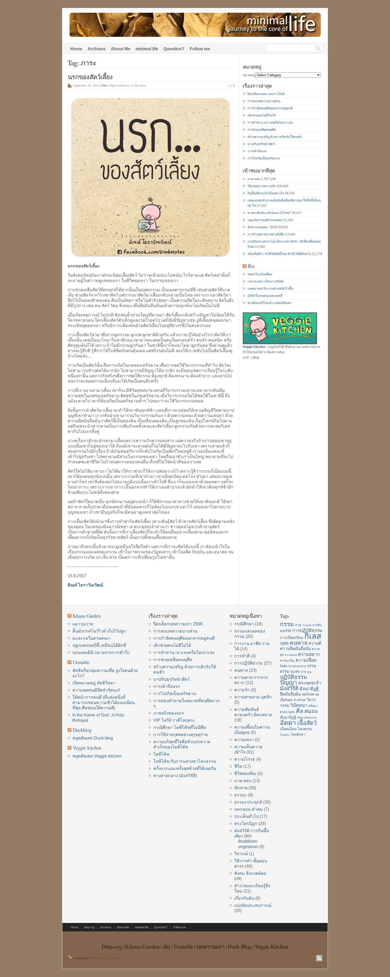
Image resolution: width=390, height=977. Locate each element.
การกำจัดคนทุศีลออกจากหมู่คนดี (270, 108)
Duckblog (82, 730)
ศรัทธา (313, 705)
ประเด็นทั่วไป (246, 816)
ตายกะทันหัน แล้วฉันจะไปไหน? (269, 213)
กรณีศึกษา (244, 624)
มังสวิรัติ (289, 688)
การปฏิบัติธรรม (248, 663)
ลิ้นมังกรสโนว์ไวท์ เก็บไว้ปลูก (99, 631)
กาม (298, 625)
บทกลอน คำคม (248, 809)
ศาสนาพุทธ (287, 712)
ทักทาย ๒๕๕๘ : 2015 (262, 227)
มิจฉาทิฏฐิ (309, 688)
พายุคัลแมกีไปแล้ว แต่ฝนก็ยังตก (269, 303)
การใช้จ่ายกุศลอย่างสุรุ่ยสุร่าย (180, 734)
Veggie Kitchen (254, 347)
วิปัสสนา (298, 705)
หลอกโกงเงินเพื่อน (260, 274)
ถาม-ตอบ (254, 179)
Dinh (104, 85)
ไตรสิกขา (298, 735)
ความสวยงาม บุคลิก (253, 697)
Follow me (200, 49)
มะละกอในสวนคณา (91, 638)
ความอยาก (309, 654)
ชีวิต (238, 766)
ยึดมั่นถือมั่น (290, 694)
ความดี (315, 643)
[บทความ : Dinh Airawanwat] (70, 958)
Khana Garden (87, 615)
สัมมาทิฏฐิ (288, 717)
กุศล (284, 643)
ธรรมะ (240, 795)
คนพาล (241, 670)
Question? (173, 49)
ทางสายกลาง (297, 666)
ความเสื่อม (306, 660)
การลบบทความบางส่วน (264, 101)
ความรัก (242, 690)
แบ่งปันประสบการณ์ (252, 905)
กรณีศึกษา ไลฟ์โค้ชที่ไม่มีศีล (179, 727)
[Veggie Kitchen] (280, 343)
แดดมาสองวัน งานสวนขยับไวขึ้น (270, 288)
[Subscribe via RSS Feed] (319, 958)
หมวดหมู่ (249, 75)
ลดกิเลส (308, 694)
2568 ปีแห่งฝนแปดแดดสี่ (265, 296)
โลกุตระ (285, 734)
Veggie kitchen (87, 747)
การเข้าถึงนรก (257, 151)
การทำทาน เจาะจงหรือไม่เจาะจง (270, 122)
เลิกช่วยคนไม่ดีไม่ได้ (262, 115)
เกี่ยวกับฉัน (244, 898)
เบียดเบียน (288, 729)
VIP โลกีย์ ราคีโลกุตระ (174, 720)
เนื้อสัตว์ (307, 723)
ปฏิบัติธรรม (293, 677)
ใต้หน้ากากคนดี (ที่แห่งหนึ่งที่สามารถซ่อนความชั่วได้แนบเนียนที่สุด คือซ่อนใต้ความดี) (103, 702)
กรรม (287, 624)
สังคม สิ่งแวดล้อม (250, 873)
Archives (97, 49)
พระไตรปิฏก (245, 823)
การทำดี (242, 656)
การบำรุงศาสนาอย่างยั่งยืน (266, 234)
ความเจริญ (287, 660)
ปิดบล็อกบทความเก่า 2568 (266, 94)
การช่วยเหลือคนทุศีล (262, 130)
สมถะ (311, 711)
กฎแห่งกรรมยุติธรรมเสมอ (265, 220)
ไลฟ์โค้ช (161, 754)
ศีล (299, 711)
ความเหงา (244, 739)
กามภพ (306, 625)
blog (256, 357)
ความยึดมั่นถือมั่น (295, 648)
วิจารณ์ (241, 853)
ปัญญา (288, 682)
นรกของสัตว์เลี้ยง (90, 77)
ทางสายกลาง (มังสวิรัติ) (175, 775)
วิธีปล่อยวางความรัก (262, 186)
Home (76, 49)
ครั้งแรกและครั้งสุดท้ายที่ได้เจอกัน (184, 768)
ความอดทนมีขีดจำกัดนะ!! (96, 690)
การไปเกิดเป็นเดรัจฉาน (264, 158)
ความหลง (291, 654)
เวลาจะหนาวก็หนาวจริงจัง (266, 281)
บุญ (309, 671)
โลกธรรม (305, 729)
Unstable (81, 662)
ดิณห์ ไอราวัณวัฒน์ (85, 585)
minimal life (147, 49)
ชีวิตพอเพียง (245, 773)
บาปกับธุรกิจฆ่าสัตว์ (261, 144)
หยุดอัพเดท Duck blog (92, 738)
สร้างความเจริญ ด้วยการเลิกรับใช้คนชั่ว (275, 137)
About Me (120, 49)
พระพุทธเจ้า (309, 682)
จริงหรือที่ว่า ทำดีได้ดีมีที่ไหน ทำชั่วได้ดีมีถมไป (279, 254)
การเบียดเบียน (291, 637)
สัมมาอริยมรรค (306, 717)
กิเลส (312, 636)
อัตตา (288, 722)
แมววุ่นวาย (82, 624)
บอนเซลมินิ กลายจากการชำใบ (100, 652)
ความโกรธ (244, 759)
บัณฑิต (295, 671)
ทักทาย (241, 788)
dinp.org (89, 927)
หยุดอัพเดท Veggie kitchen (97, 756)
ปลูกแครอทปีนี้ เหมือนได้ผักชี (99, 645)
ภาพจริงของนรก (168, 713)
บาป (303, 671)
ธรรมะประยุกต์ (248, 802)
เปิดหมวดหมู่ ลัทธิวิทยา (93, 683)
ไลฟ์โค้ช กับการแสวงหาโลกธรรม (184, 761)
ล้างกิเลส (300, 700)
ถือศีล (283, 666)
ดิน (251, 266)
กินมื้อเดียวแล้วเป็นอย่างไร (266, 193)
